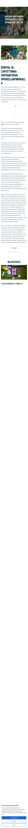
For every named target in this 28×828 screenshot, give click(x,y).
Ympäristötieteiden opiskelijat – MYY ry (12, 87)
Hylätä (14, 825)
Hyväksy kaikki (14, 817)
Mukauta (14, 821)
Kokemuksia (15, 26)
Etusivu (8, 26)
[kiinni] (26, 804)
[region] (14, 815)
